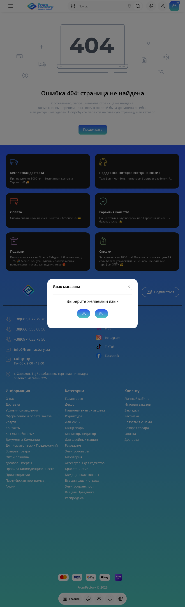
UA (83, 313)
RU (101, 313)
